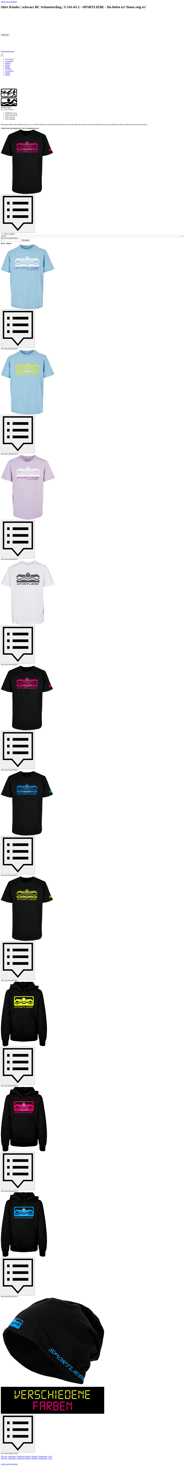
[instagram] (3, 1461)
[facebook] (7, 1461)
